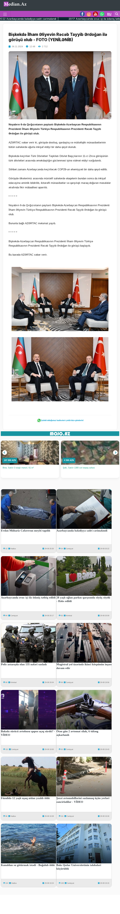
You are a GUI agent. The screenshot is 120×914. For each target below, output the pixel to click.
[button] (4, 452)
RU (109, 14)
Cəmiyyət (69, 549)
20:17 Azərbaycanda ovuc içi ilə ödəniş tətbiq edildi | (58, 18)
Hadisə (13, 549)
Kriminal (69, 615)
